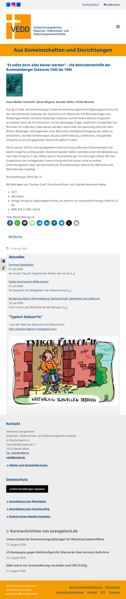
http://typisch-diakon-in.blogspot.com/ (33, 329)
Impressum (112, 587)
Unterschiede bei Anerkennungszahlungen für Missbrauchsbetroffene (55, 539)
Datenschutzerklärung (70, 592)
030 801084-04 (92, 4)
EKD (102, 592)
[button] (118, 26)
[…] (73, 273)
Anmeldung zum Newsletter (27, 501)
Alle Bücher (15, 236)
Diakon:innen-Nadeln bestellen (29, 516)
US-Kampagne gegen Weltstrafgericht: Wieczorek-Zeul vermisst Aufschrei (57, 552)
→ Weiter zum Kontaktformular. (27, 465)
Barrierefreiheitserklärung (85, 587)
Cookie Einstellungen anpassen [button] (27, 489)
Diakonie (114, 592)
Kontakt (92, 592)
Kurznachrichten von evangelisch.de (43, 531)
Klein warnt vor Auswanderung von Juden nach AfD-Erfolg (46, 565)
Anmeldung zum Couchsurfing (29, 509)
